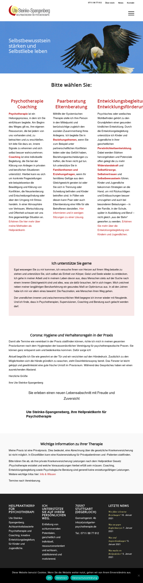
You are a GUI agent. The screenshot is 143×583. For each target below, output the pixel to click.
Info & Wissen (48, 474)
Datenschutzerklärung (84, 577)
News (120, 2)
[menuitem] (109, 3)
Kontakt (130, 2)
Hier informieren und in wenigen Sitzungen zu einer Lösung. (68, 213)
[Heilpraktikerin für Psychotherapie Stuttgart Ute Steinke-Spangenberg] (29, 13)
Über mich (110, 2)
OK (49, 577)
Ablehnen (61, 577)
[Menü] (129, 13)
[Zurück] (3, 47)
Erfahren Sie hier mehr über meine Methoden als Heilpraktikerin (24, 225)
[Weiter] (140, 47)
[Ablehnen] (138, 575)
